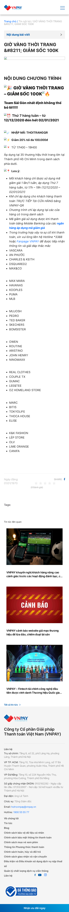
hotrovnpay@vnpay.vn (23, 806)
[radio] (36, 483)
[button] (34, 35)
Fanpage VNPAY (28, 241)
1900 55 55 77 (21, 812)
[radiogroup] (45, 483)
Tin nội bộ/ (25, 21)
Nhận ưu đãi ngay (34, 908)
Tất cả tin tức (11, 704)
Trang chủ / (11, 21)
